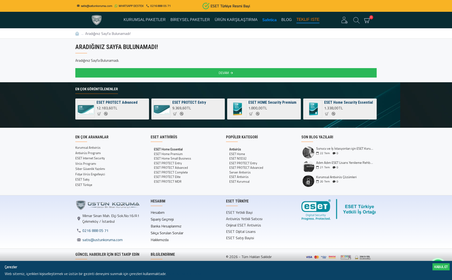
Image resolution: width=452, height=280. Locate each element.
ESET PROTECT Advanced (117, 102)
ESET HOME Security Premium (272, 102)
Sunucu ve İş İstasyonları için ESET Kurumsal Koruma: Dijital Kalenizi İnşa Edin (345, 148)
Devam (224, 72)
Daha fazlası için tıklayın (185, 273)
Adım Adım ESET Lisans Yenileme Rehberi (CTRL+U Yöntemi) (345, 162)
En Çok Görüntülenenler (96, 89)
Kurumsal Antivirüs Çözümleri (336, 177)
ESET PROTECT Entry (189, 102)
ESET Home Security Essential (348, 102)
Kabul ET (441, 266)
